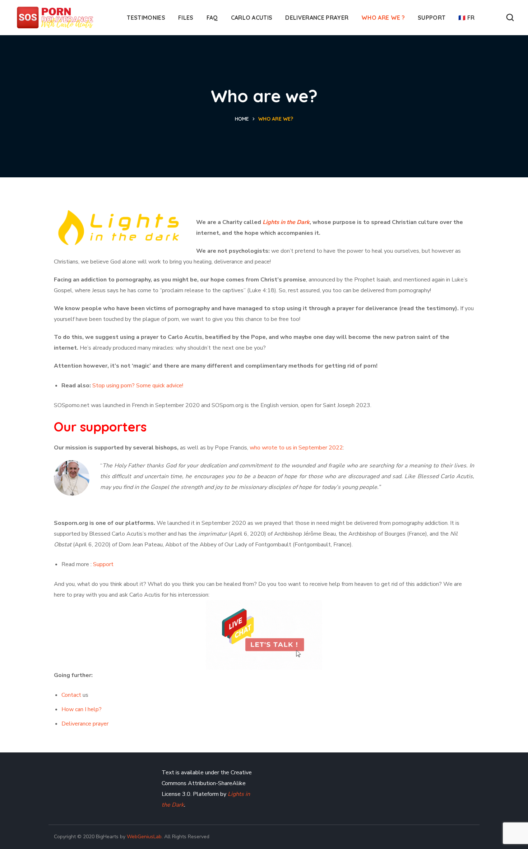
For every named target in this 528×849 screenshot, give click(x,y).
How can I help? (81, 709)
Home (242, 119)
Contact (71, 695)
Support (103, 564)
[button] (510, 17)
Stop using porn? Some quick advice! (137, 385)
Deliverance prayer (84, 724)
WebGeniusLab (144, 836)
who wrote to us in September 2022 (296, 448)
